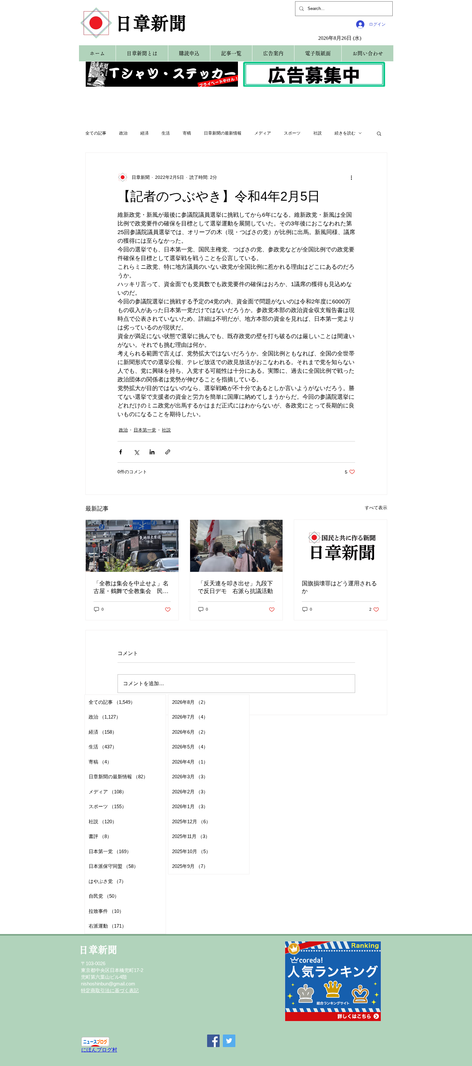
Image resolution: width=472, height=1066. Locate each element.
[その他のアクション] (351, 177)
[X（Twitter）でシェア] (136, 452)
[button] (379, 133)
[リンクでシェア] (168, 452)
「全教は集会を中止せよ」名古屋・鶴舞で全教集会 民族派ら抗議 (131, 587)
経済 (144, 133)
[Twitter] (229, 1041)
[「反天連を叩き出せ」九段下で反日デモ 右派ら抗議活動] (236, 546)
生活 (166, 133)
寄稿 (187, 133)
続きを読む (345, 133)
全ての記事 (95, 133)
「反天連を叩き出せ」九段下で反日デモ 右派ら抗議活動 (235, 587)
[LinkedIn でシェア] (152, 452)
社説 (317, 133)
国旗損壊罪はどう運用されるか (339, 587)
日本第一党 (145, 430)
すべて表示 (376, 507)
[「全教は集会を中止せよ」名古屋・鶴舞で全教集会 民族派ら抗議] (132, 546)
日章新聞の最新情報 (222, 133)
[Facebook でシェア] (121, 452)
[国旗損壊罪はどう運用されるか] (340, 546)
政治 (123, 133)
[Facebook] (213, 1041)
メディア (262, 133)
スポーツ (292, 133)
